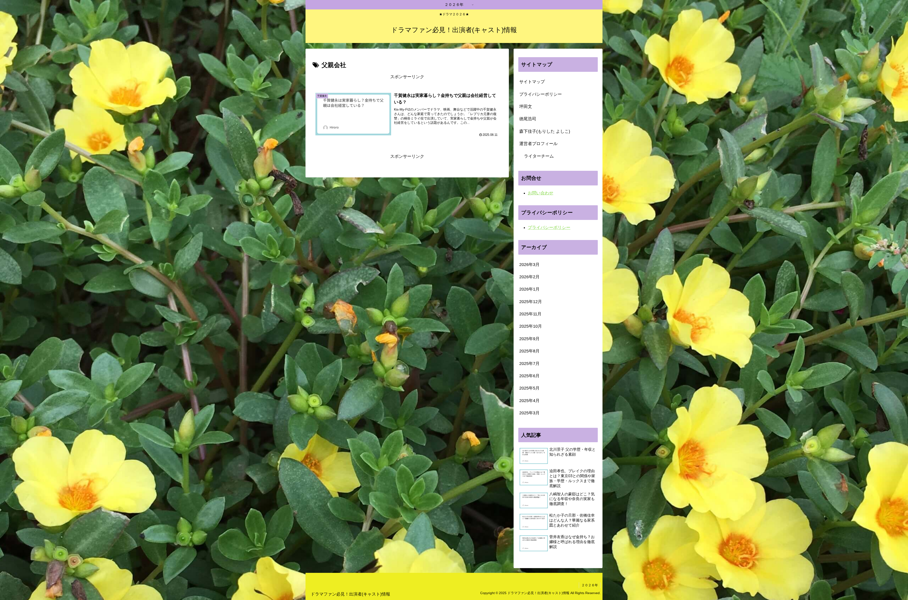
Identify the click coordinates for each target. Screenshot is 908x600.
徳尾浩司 (527, 118)
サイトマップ (532, 81)
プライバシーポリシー (540, 94)
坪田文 (525, 106)
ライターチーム (539, 156)
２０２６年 (589, 585)
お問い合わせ (540, 193)
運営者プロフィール (538, 143)
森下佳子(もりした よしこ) (544, 131)
